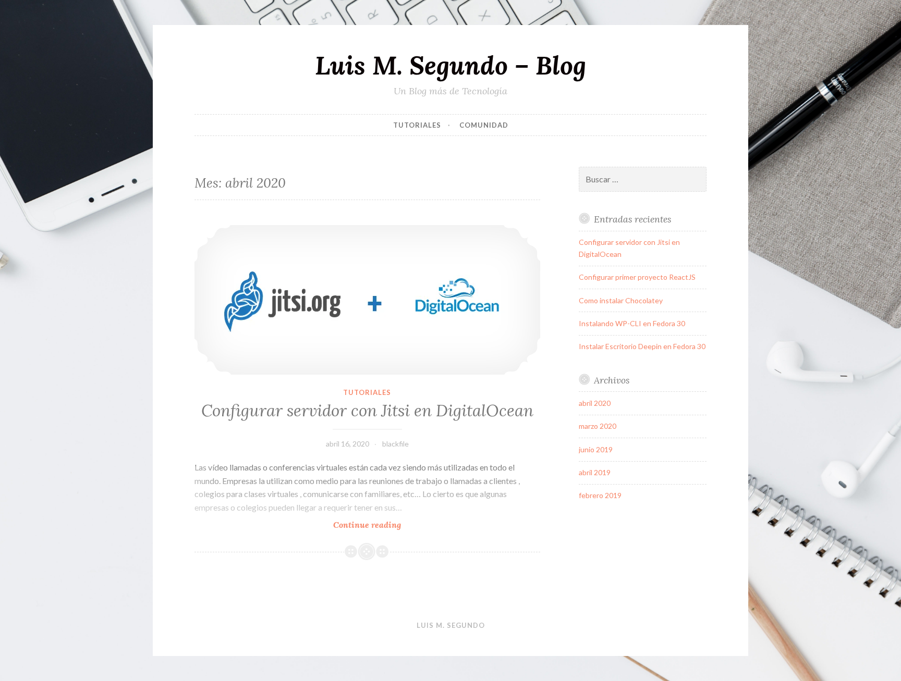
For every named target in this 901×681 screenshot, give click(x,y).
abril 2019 (595, 472)
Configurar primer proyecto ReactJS (637, 277)
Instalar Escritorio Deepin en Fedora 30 (642, 346)
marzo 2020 (597, 426)
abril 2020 (595, 403)
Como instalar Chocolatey (621, 300)
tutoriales (417, 125)
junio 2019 (596, 449)
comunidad (483, 125)
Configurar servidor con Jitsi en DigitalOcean (367, 410)
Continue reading (392, 525)
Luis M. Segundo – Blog (450, 65)
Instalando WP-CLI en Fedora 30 (632, 323)
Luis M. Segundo (451, 625)
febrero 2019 (600, 495)
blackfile (395, 443)
